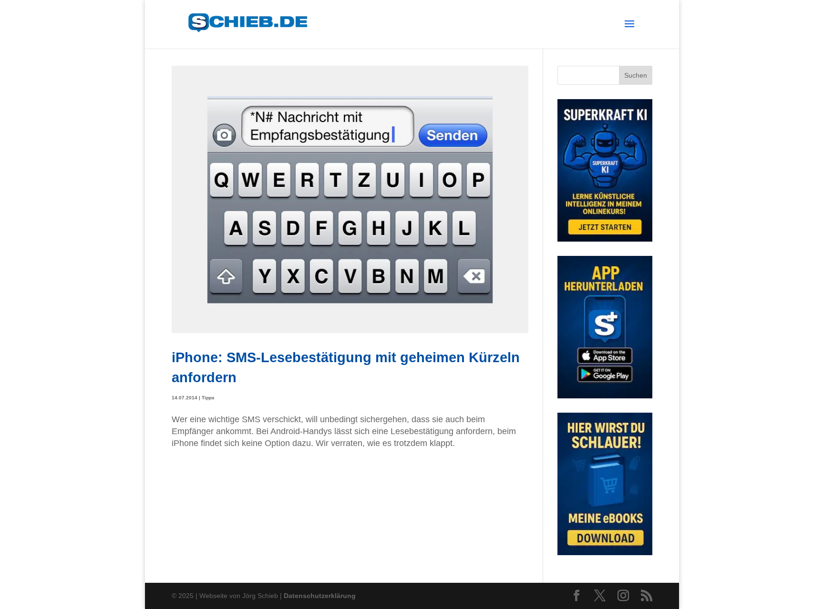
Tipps (208, 397)
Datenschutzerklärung (320, 595)
